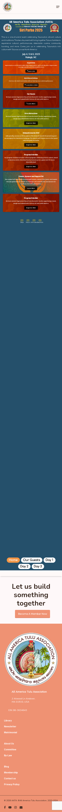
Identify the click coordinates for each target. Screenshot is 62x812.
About (7, 743)
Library (8, 720)
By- (5, 755)
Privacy (8, 784)
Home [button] (13, 560)
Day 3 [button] (38, 566)
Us (12, 743)
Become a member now (32, 614)
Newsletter (10, 726)
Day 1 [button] (49, 560)
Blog (6, 766)
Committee (10, 749)
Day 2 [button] (24, 566)
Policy (16, 784)
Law (9, 755)
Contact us (10, 778)
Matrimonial (10, 732)
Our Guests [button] (31, 560)
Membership (11, 772)
